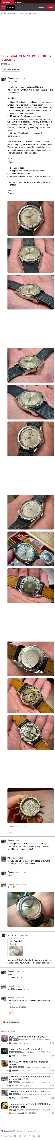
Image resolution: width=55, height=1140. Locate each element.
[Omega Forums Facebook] (34, 1136)
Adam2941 (12, 935)
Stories (18, 2)
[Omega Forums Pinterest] (39, 1136)
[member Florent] (4, 1078)
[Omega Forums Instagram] (30, 1136)
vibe (9, 857)
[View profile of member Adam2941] (3, 937)
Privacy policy (6, 1135)
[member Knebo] (4, 1038)
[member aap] (4, 1051)
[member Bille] (4, 1093)
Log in (50, 7)
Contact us (21, 1131)
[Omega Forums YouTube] (15, 1136)
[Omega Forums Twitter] (20, 1136)
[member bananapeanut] (4, 1105)
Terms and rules (33, 1131)
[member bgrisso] (4, 1063)
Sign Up (41, 7)
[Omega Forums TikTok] (25, 1136)
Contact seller (12, 69)
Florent (11, 78)
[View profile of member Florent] (3, 80)
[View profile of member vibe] (4, 859)
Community (7, 2)
